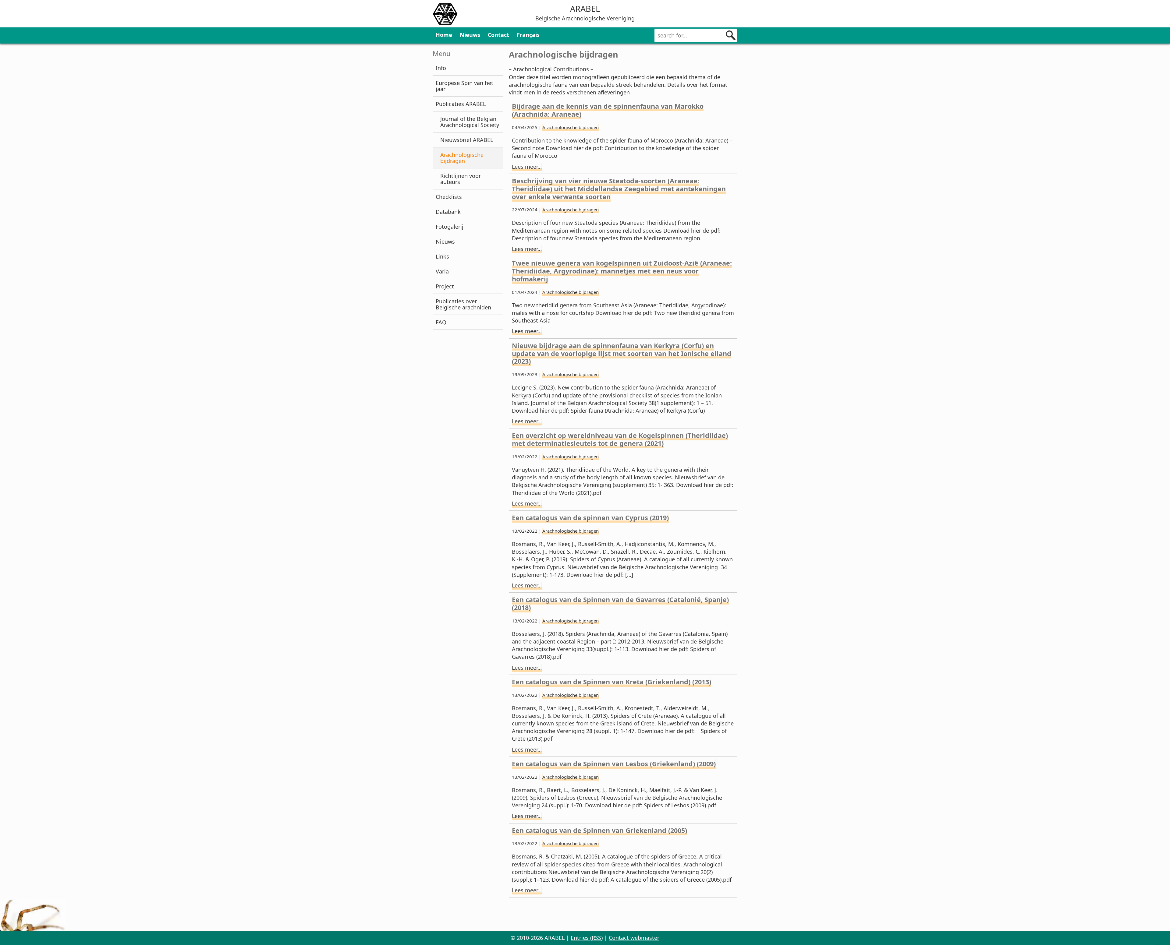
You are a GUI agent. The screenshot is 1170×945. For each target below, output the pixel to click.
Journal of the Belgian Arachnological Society (469, 122)
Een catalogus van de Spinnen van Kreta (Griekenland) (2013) (611, 681)
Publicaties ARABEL (461, 104)
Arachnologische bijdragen (462, 157)
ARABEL (585, 8)
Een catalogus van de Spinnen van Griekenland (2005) (599, 830)
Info (441, 68)
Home (444, 34)
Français (528, 34)
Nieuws (470, 34)
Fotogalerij (449, 226)
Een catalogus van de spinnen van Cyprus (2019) (590, 517)
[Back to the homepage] (445, 15)
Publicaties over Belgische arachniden (463, 304)
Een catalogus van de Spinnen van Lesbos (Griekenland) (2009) (614, 763)
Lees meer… (527, 166)
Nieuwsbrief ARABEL (466, 139)
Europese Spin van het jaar (464, 86)
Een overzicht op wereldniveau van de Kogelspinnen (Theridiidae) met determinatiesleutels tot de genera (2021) (620, 439)
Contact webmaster (634, 937)
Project (445, 286)
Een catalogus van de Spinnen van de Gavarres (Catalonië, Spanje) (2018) (620, 603)
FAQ (441, 322)
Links (442, 256)
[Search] (730, 35)
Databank (448, 211)
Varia (442, 271)
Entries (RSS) (587, 937)
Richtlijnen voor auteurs (460, 178)
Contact (498, 34)
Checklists (449, 196)
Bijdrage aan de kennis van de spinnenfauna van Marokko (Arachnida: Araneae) (608, 110)
